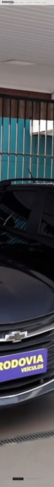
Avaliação (29, 2)
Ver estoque (17, 478)
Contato (45, 2)
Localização (37, 2)
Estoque (16, 2)
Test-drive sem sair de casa (33, 478)
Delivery (22, 2)
